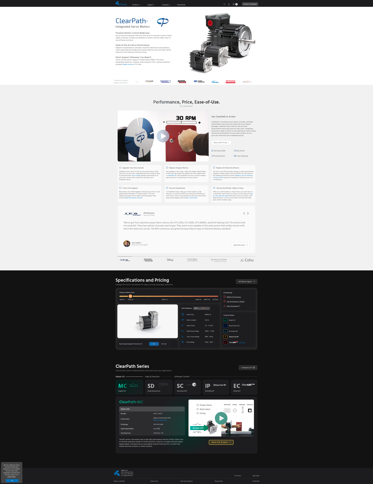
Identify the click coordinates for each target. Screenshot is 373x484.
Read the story (239, 245)
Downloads (181, 5)
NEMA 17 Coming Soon (160, 420)
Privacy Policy (219, 481)
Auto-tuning (136, 175)
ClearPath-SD (172, 175)
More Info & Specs (220, 442)
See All (155, 428)
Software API (231, 331)
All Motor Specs (245, 281)
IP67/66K (164, 344)
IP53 (154, 344)
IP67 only (242, 342)
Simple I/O (229, 320)
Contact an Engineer (250, 4)
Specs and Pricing (220, 142)
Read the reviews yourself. (134, 197)
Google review (127, 64)
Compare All (246, 367)
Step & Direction (232, 325)
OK (12, 480)
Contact (238, 476)
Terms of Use (154, 481)
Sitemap (256, 476)
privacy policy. (11, 476)
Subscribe (256, 481)
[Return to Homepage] (121, 3)
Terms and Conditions (186, 481)
